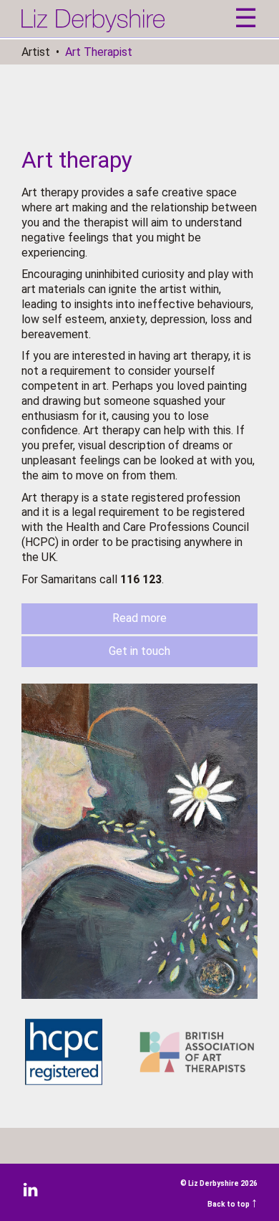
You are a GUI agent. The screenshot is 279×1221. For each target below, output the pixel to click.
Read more (139, 618)
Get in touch (139, 651)
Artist (35, 52)
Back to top (232, 1204)
